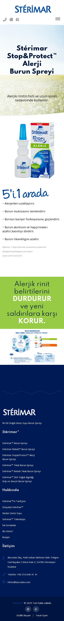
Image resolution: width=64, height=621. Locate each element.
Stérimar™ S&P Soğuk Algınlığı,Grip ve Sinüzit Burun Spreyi (18, 479)
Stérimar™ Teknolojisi (13, 519)
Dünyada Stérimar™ (12, 507)
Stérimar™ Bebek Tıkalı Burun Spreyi (21, 471)
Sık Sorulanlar (9, 525)
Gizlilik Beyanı (23, 615)
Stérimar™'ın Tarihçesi (14, 501)
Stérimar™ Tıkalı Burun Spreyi (17, 465)
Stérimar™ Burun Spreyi (14, 443)
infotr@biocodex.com (19, 582)
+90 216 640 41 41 (27, 574)
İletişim (6, 537)
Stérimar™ (17, 602)
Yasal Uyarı (42, 615)
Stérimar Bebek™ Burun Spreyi (18, 449)
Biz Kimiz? (7, 531)
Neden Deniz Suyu (12, 513)
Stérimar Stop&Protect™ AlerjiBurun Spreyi (18, 457)
